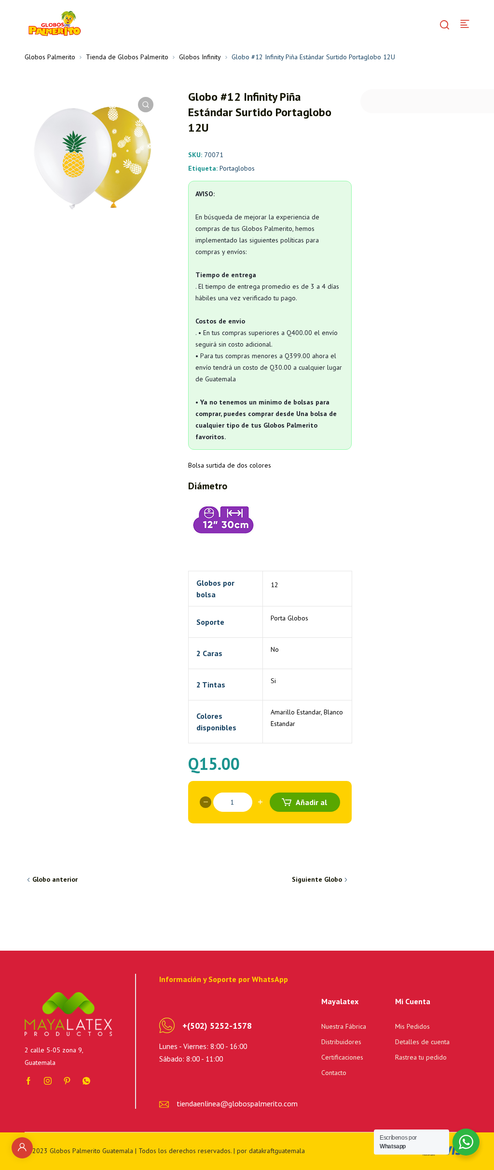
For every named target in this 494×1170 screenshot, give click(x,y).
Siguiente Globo (317, 879)
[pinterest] (67, 1080)
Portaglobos (237, 168)
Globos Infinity (200, 57)
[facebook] (28, 1080)
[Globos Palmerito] (53, 23)
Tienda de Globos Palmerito (127, 57)
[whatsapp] (86, 1080)
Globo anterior (55, 879)
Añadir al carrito (310, 804)
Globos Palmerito (50, 57)
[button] (145, 104)
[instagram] (47, 1080)
